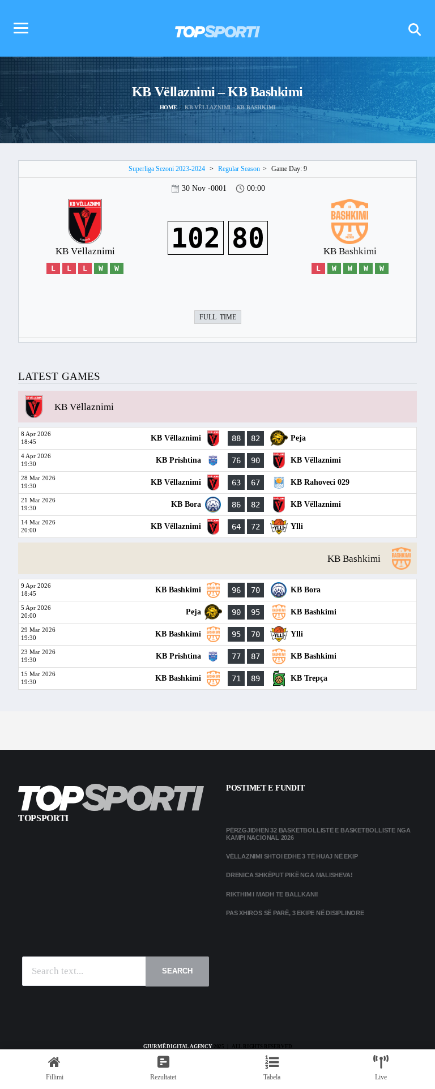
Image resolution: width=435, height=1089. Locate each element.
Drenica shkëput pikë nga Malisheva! (289, 875)
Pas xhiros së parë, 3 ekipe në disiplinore (295, 912)
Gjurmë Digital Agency (177, 1046)
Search (177, 971)
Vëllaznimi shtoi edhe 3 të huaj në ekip (291, 856)
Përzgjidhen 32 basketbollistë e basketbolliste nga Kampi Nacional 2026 (318, 834)
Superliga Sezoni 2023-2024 (167, 169)
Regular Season (239, 169)
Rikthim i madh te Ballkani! (272, 894)
